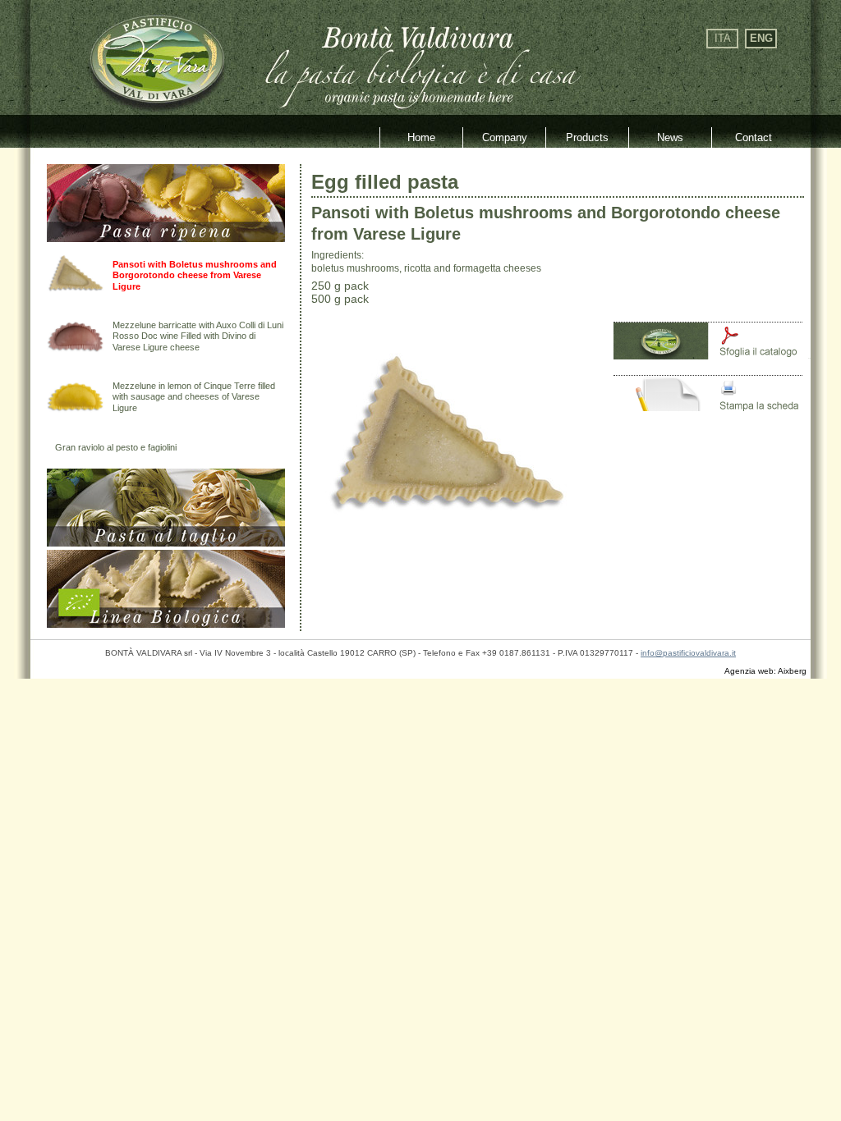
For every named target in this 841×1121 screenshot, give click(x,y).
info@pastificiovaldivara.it (688, 652)
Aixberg (792, 670)
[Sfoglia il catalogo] (712, 356)
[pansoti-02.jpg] (447, 556)
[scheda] (712, 409)
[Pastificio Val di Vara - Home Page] (155, 104)
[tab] (166, 238)
